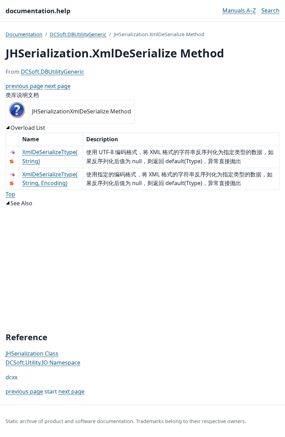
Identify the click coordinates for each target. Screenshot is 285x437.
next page (57, 86)
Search (270, 10)
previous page (24, 86)
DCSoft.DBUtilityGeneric (78, 34)
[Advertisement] (142, 270)
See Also (21, 203)
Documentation (24, 34)
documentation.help (38, 10)
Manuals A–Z (239, 10)
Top (10, 194)
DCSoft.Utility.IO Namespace (43, 362)
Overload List (27, 128)
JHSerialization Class (32, 353)
